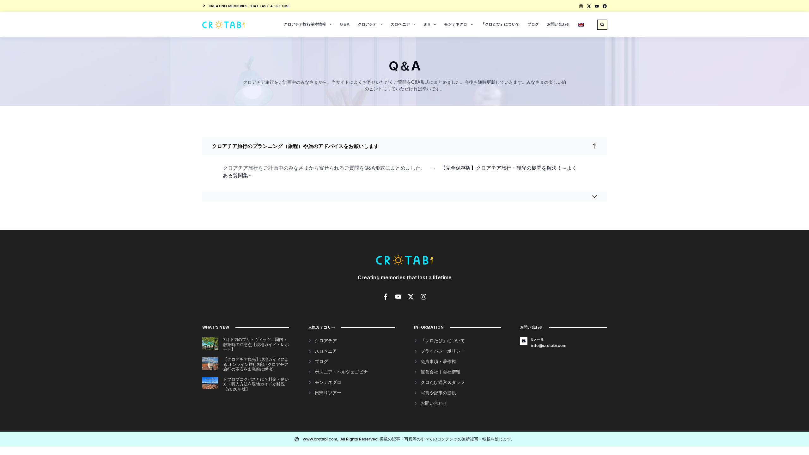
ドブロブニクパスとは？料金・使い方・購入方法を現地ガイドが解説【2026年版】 (256, 384)
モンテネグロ (455, 24)
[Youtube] (597, 6)
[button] (602, 25)
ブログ (533, 24)
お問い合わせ (558, 24)
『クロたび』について (500, 24)
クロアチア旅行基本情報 (304, 24)
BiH (426, 24)
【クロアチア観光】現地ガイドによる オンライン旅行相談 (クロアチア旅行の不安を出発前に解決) (256, 364)
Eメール (537, 339)
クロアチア (367, 24)
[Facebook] (605, 6)
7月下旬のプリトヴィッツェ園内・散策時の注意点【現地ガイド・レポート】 (256, 344)
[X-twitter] (589, 6)
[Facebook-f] (385, 297)
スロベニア (400, 24)
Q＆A (345, 24)
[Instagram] (581, 6)
